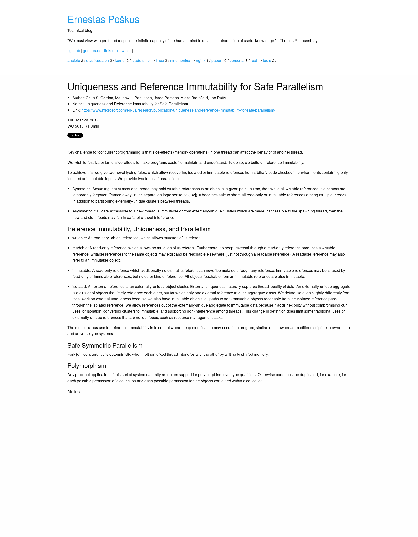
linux (160, 60)
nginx (200, 60)
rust (254, 60)
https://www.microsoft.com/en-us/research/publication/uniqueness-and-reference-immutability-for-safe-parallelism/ (178, 110)
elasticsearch (97, 60)
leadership (141, 60)
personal (237, 60)
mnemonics (180, 60)
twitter (126, 50)
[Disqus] (209, 465)
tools (267, 60)
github (74, 50)
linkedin (111, 50)
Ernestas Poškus (103, 18)
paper (216, 60)
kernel (120, 60)
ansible (73, 60)
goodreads (92, 50)
